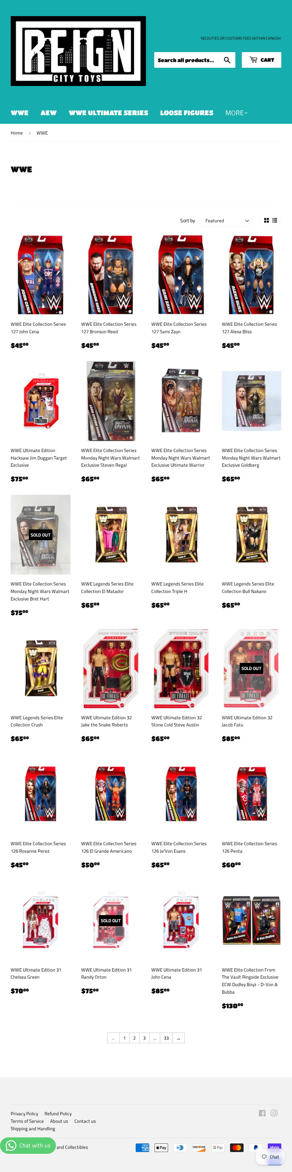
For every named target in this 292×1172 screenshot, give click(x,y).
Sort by (187, 220)
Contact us (85, 1121)
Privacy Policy (24, 1113)
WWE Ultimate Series (108, 112)
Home (17, 132)
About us (59, 1121)
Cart (267, 59)
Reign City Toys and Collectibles (57, 1147)
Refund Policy (58, 1113)
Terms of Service (27, 1121)
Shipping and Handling (33, 1128)
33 (166, 1037)
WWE (19, 112)
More (234, 112)
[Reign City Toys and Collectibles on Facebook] (262, 1114)
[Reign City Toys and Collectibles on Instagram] (274, 1114)
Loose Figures (186, 112)
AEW (49, 112)
